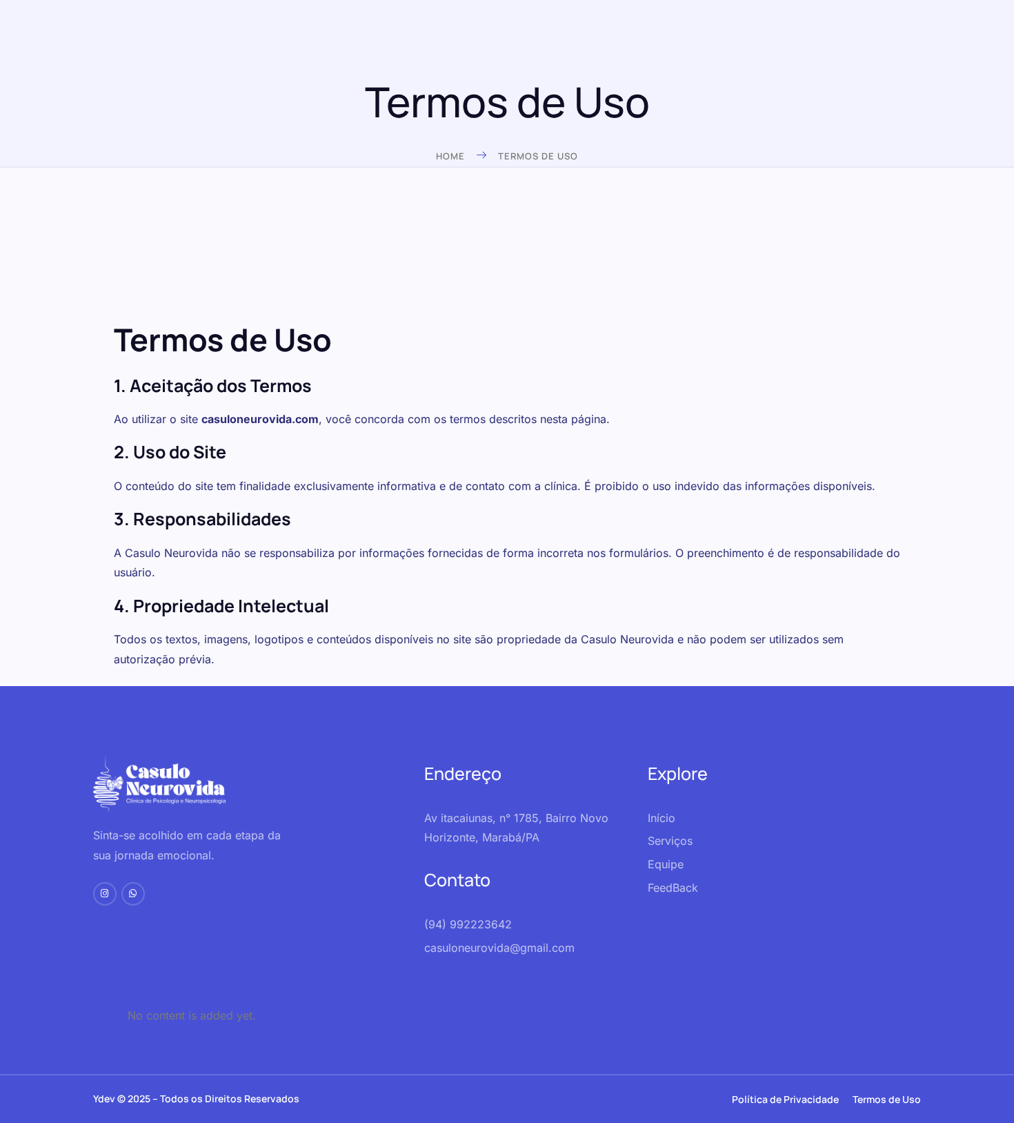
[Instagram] (105, 894)
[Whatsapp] (133, 894)
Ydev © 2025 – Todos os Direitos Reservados (196, 1098)
